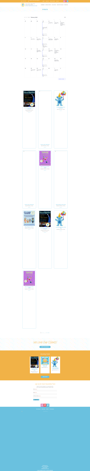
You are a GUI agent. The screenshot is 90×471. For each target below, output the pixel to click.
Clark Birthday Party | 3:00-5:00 (56, 52)
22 (54, 58)
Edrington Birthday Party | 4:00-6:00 (62, 25)
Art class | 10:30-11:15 (33, 39)
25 (31, 68)
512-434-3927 (24, 1)
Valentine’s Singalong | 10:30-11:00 (39, 39)
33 (46, 332)
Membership (43, 4)
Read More (29, 112)
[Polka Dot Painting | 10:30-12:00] (45, 158)
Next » (48, 332)
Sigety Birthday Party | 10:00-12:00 (62, 23)
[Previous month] (24, 17)
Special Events (52, 1)
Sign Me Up (36, 399)
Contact (57, 1)
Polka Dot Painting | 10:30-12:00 (45, 167)
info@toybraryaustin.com (45, 468)
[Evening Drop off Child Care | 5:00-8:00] (29, 98)
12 (37, 49)
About (44, 1)
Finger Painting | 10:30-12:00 (45, 28)
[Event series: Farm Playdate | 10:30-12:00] (40, 69)
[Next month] (26, 17)
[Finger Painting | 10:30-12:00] (60, 177)
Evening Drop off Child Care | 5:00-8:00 (29, 108)
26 (37, 68)
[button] (49, 1)
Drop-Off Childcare (60, 4)
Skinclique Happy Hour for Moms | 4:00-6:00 (51, 39)
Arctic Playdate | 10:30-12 (51, 23)
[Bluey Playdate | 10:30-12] (29, 218)
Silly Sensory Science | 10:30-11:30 (56, 23)
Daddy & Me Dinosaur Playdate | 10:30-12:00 (56, 60)
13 (43, 49)
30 (43, 21)
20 (43, 58)
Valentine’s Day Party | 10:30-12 (51, 51)
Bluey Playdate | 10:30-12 (29, 226)
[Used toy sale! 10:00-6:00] (45, 117)
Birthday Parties (48, 4)
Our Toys (47, 1)
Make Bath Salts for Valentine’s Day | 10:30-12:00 (39, 51)
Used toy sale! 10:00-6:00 (45, 144)
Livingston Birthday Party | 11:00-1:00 (60, 108)
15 (54, 49)
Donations (43, 409)
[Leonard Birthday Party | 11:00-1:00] (60, 218)
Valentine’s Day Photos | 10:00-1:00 (45, 46)
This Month (29, 17)
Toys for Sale (38, 409)
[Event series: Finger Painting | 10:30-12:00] (46, 27)
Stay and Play (54, 4)
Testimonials (52, 409)
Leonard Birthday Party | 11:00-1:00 (61, 228)
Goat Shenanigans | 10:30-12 (56, 70)
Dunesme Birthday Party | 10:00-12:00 (56, 51)
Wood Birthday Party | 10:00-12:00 (56, 39)
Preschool (66, 4)
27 (43, 68)
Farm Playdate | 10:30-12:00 (33, 70)
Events (47, 409)
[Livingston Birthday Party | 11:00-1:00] (60, 98)
